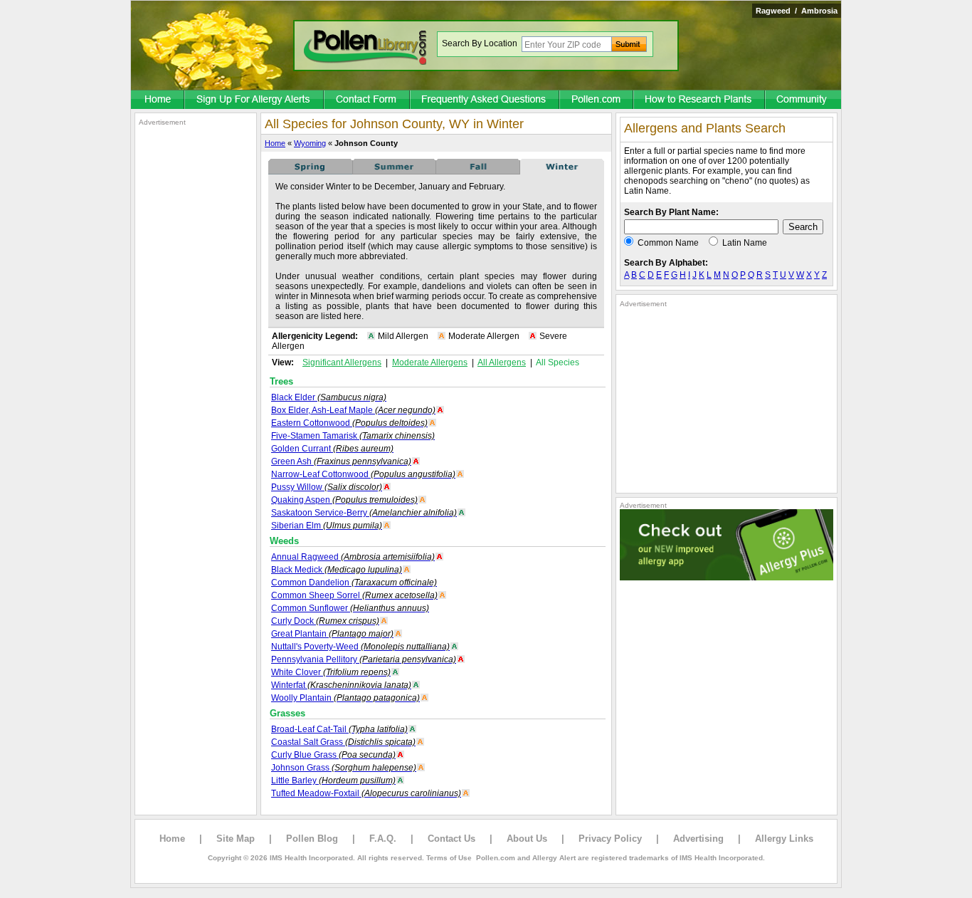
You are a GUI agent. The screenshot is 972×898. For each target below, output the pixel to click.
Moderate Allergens (429, 362)
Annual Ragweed (353, 557)
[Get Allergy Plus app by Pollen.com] (726, 578)
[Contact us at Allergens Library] (367, 100)
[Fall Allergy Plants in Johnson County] (478, 172)
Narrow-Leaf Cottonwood (363, 474)
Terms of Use (449, 858)
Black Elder (328, 397)
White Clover (331, 672)
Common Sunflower (350, 608)
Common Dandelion (354, 583)
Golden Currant (332, 449)
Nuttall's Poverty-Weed (360, 647)
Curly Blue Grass (333, 755)
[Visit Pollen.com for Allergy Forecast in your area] (597, 100)
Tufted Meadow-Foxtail (366, 793)
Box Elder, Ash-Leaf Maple (353, 410)
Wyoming (310, 143)
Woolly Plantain (345, 698)
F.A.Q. (382, 838)
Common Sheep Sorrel (354, 595)
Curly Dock (325, 621)
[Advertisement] (196, 340)
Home (275, 143)
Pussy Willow (326, 487)
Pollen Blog (312, 838)
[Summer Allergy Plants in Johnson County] (394, 172)
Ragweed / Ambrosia (797, 10)
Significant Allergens (341, 362)
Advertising (698, 838)
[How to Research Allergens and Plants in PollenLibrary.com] (700, 100)
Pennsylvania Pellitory (363, 659)
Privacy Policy (610, 838)
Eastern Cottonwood (349, 423)
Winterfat (341, 685)
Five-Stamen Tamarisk (353, 436)
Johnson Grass (343, 768)
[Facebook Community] (803, 100)
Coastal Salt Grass (343, 742)
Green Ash (341, 461)
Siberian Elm (326, 526)
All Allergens (501, 362)
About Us (527, 838)
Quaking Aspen (344, 500)
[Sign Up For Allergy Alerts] (254, 100)
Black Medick (336, 570)
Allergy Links (784, 838)
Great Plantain (332, 634)
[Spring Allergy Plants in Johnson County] (310, 172)
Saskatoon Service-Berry (364, 513)
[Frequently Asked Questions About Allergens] (485, 100)
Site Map (235, 838)
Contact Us (451, 838)
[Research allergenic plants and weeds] (158, 100)
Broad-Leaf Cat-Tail (339, 729)
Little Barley (333, 780)
